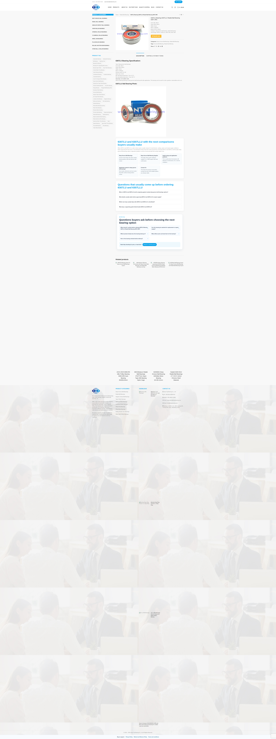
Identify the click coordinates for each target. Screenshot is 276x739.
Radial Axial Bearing (108, 112)
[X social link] (157, 46)
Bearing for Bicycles (97, 63)
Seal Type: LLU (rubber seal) (122, 78)
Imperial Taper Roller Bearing (99, 94)
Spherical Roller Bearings (121, 401)
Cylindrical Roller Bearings (122, 404)
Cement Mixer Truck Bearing (98, 70)
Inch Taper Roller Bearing (98, 96)
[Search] (172, 7)
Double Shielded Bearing (98, 85)
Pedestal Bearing (96, 103)
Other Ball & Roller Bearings (122, 414)
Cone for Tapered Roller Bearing (99, 78)
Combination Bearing (97, 74)
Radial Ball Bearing (97, 114)
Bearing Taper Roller (97, 67)
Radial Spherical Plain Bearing (99, 118)
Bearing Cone (102, 61)
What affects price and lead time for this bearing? (164, 233)
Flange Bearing (96, 87)
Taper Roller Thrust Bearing (107, 123)
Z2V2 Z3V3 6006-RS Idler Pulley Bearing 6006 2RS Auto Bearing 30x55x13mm (123, 376)
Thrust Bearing (105, 125)
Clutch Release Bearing (98, 72)
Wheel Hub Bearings (120, 406)
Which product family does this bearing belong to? (133, 233)
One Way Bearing (106, 101)
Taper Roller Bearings (121, 399)
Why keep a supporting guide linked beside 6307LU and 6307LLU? (135, 206)
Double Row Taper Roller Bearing (99, 83)
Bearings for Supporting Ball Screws (100, 65)
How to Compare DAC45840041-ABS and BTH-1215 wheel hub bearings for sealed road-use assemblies (148, 725)
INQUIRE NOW (157, 36)
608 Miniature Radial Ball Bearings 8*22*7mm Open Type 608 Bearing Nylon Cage (140, 376)
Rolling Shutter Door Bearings (122, 411)
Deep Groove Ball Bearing (98, 81)
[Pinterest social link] (158, 46)
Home (117, 14)
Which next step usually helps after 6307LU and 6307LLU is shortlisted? (137, 201)
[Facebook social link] (155, 46)
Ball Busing (95, 61)
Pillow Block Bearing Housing (99, 105)
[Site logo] (96, 7)
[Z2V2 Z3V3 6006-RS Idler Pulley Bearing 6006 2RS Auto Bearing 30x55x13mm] (123, 316)
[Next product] (183, 15)
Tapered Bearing (96, 123)
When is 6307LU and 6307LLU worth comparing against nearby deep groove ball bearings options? (143, 192)
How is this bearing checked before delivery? (132, 238)
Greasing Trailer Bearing (98, 90)
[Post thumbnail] (144, 445)
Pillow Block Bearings (120, 409)
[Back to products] (181, 15)
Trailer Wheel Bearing (97, 127)
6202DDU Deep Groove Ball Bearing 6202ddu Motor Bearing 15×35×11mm (158, 376)
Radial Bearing (106, 114)
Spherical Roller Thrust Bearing (99, 121)
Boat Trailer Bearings (107, 67)
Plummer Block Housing (98, 110)
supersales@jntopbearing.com (110, 1)
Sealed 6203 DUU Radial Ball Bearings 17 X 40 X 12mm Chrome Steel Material (176, 376)
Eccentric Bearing (108, 85)
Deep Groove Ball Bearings (163, 41)
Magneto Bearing (107, 98)
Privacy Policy (129, 736)
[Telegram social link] (162, 46)
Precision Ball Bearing (97, 112)
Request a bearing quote (150, 244)
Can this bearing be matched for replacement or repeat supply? (165, 228)
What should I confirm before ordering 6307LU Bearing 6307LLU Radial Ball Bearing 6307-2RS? (134, 228)
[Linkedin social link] (160, 46)
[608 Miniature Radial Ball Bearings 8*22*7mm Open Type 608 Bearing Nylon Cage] (141, 316)
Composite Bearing (97, 76)
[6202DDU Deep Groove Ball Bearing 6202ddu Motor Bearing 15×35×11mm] (158, 316)
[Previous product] (179, 15)
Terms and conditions (153, 736)
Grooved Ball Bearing (97, 92)
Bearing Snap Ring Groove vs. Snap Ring (155, 504)
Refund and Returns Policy (140, 736)
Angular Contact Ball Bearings (122, 396)
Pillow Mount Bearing (97, 107)
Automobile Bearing (97, 58)
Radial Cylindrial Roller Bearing (99, 116)
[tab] (140, 55)
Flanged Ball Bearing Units (106, 87)
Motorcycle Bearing (97, 101)
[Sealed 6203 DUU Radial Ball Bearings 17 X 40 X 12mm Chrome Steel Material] (176, 316)
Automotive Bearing (107, 58)
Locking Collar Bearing (97, 98)
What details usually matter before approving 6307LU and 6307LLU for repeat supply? (140, 197)
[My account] (175, 7)
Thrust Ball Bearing (97, 125)
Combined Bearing (107, 74)
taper (109, 121)
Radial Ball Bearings (124, 14)
